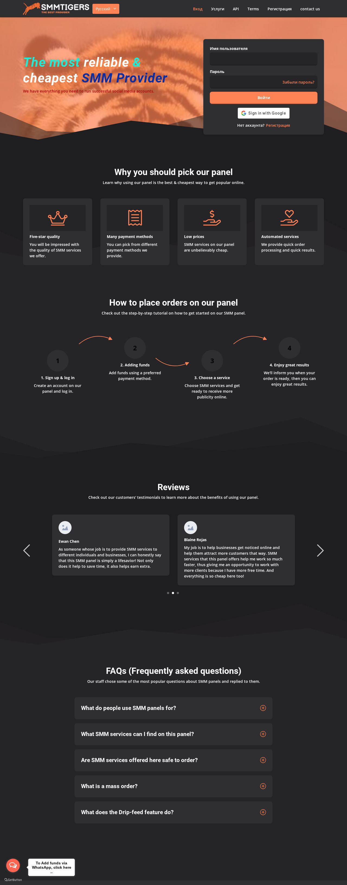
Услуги (217, 8)
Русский (103, 8)
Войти (264, 97)
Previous (27, 550)
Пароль (217, 71)
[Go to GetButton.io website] (13, 879)
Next (319, 550)
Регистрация (280, 8)
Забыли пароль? (298, 82)
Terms (253, 8)
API (236, 8)
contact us (310, 8)
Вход (198, 8)
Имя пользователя (229, 48)
